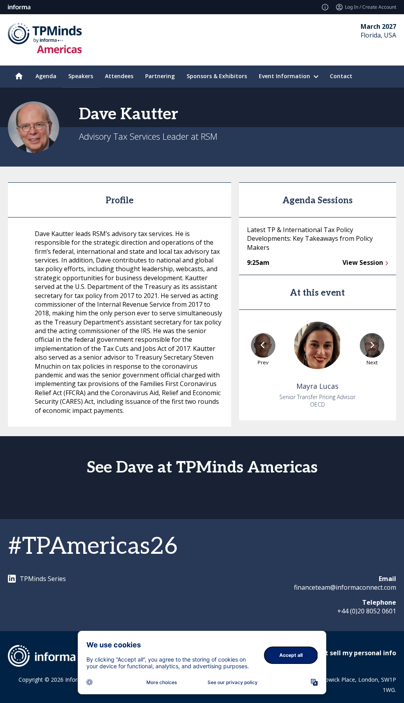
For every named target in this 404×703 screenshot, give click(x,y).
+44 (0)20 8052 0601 (366, 611)
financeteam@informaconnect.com (345, 587)
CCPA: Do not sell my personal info (341, 653)
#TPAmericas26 (93, 546)
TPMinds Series (43, 578)
